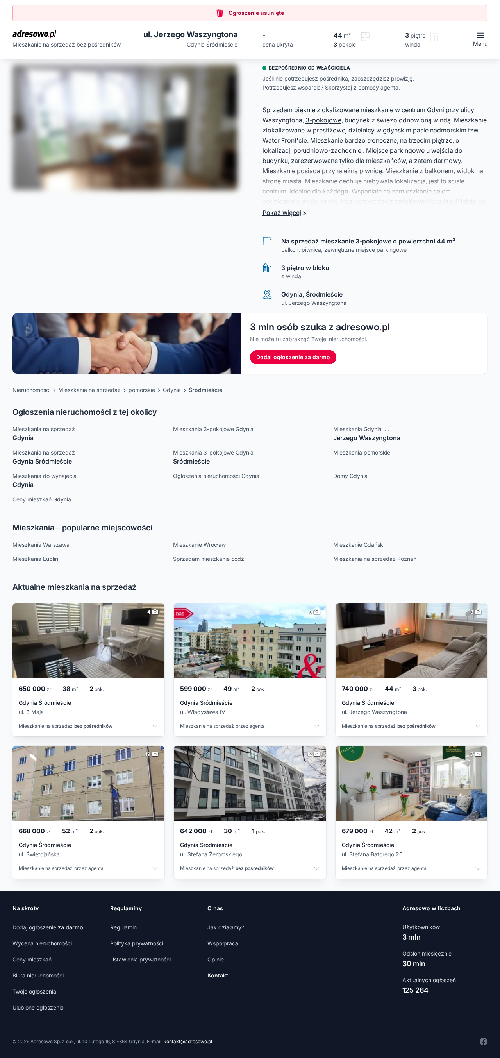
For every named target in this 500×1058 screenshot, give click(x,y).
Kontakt (217, 975)
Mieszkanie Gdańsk (358, 544)
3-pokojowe (323, 120)
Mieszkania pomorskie (361, 452)
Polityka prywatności (136, 943)
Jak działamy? (225, 927)
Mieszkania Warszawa (41, 544)
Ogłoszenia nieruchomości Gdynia (216, 476)
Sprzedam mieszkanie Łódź (208, 558)
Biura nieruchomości (38, 975)
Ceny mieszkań (32, 959)
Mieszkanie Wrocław (199, 544)
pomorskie (142, 390)
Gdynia (172, 390)
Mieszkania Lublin (35, 558)
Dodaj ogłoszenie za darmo (293, 357)
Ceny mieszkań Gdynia (41, 499)
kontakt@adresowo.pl (188, 1041)
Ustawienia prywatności (140, 959)
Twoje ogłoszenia (34, 991)
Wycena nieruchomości (42, 943)
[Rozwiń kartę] (155, 727)
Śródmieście (205, 390)
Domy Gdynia (350, 476)
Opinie (215, 959)
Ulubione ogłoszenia (38, 1007)
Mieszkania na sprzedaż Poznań (374, 558)
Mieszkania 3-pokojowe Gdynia (213, 429)
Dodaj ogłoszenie (47, 927)
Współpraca (222, 943)
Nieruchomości (31, 390)
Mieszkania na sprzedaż (89, 390)
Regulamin (123, 927)
